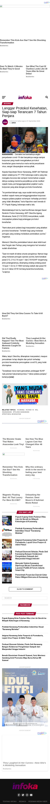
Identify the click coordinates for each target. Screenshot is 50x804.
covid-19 (30, 410)
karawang (7, 412)
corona (21, 410)
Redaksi (22, 801)
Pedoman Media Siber (37, 801)
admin (14, 123)
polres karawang (21, 412)
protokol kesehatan (12, 414)
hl (37, 410)
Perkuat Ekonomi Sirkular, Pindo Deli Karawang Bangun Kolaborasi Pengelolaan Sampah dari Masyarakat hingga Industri (22, 646)
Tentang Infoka (10, 801)
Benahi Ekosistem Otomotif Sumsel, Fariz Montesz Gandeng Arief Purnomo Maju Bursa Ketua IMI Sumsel (23, 657)
